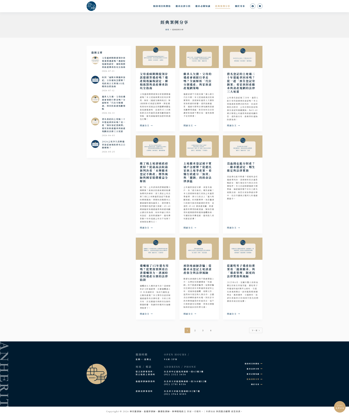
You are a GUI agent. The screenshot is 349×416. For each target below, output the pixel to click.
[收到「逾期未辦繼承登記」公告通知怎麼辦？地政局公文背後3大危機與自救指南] (95, 80)
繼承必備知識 (202, 6)
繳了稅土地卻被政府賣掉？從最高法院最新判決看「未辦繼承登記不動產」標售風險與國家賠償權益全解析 (154, 172)
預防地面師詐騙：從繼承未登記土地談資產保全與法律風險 (197, 269)
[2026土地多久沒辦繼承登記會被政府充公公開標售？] (95, 144)
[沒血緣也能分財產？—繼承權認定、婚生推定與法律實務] (242, 146)
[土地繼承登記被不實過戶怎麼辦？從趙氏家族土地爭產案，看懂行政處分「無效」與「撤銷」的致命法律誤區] (199, 146)
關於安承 (240, 6)
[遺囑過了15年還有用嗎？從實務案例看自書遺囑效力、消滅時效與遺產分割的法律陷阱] (155, 249)
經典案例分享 (222, 6)
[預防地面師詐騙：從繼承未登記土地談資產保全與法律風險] (199, 249)
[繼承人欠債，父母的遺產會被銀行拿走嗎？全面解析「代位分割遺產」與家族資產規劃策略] (199, 57)
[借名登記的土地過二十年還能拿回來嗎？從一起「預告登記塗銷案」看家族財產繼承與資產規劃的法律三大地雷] (242, 57)
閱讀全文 (144, 125)
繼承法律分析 (183, 6)
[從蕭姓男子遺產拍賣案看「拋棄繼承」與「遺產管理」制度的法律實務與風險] (242, 249)
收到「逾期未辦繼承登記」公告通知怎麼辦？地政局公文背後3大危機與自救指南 (114, 82)
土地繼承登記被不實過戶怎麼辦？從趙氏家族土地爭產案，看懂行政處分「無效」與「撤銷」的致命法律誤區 (197, 172)
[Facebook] (252, 6)
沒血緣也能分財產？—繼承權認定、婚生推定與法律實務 (241, 166)
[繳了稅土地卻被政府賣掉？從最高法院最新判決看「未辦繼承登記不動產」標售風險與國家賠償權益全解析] (155, 146)
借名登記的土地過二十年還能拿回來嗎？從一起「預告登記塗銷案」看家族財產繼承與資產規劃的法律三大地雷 (241, 82)
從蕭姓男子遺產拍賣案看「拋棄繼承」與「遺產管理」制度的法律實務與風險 (241, 271)
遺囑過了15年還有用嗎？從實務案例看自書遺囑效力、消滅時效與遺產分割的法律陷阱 (154, 273)
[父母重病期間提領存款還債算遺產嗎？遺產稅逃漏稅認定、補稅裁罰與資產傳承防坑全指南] (155, 57)
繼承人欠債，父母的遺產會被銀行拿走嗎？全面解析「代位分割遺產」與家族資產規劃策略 (197, 81)
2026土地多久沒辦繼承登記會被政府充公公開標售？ (114, 144)
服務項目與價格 (162, 6)
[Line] (260, 6)
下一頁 (255, 330)
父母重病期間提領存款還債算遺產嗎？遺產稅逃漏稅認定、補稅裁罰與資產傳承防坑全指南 (154, 81)
